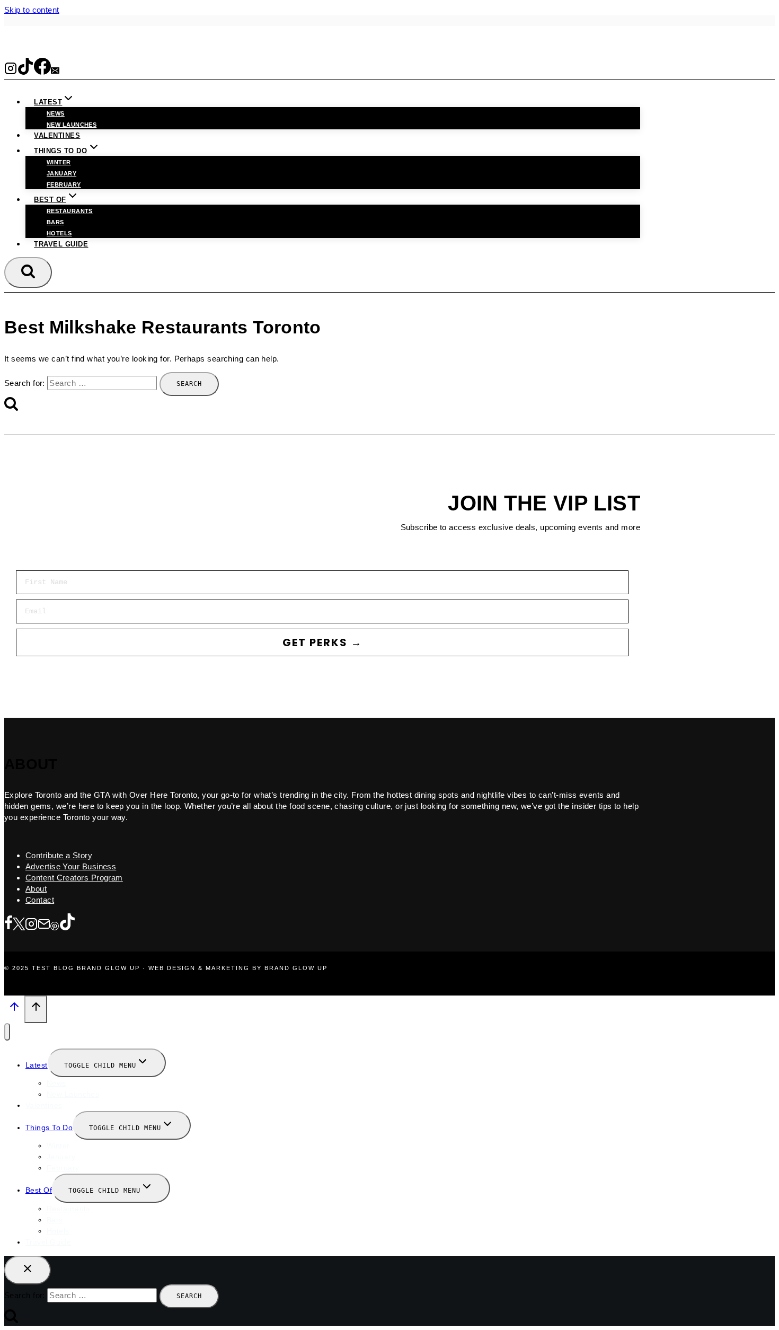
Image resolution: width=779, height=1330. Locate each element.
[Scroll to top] (14, 1010)
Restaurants (70, 211)
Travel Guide (61, 244)
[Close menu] (7, 1032)
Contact (39, 899)
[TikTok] (25, 71)
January (61, 173)
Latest (36, 1065)
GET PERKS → (322, 642)
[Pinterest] (54, 924)
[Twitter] (19, 924)
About (36, 888)
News (56, 113)
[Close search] (27, 1270)
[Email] (55, 71)
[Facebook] (42, 71)
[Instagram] (10, 71)
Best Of (38, 1190)
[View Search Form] (28, 272)
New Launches (73, 1094)
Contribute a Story (58, 855)
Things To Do (49, 1127)
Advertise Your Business (70, 866)
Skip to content (31, 9)
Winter (59, 162)
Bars (55, 222)
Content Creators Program (74, 877)
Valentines (57, 135)
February (64, 184)
